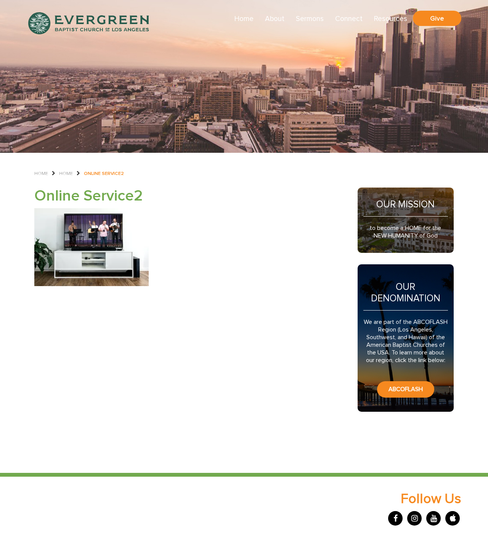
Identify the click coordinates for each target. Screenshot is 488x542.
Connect (349, 19)
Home (244, 19)
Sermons (310, 19)
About (274, 19)
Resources (390, 19)
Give (437, 18)
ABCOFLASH (405, 389)
